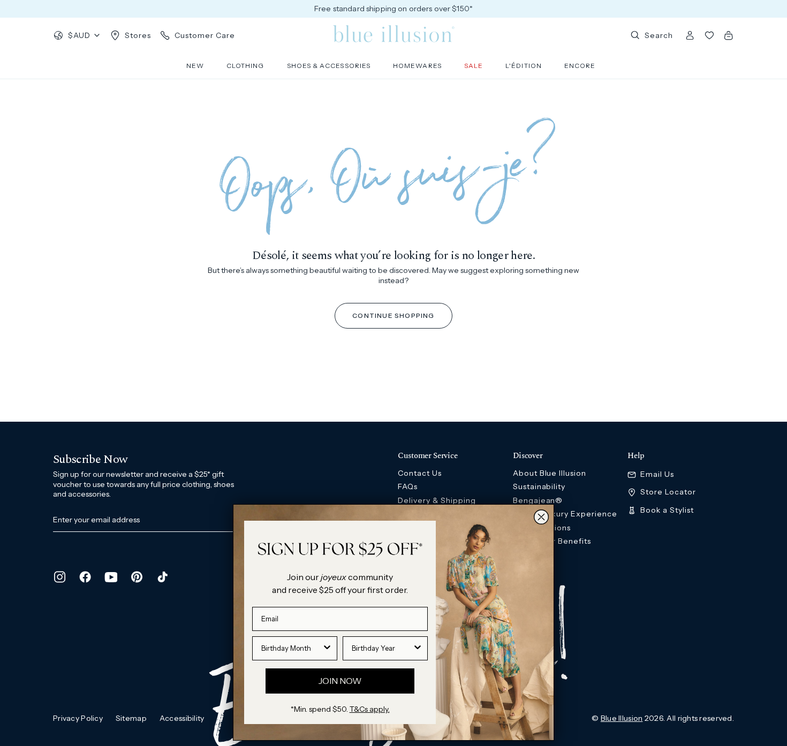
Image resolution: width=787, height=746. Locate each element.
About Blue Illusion (550, 473)
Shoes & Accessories (329, 66)
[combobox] (291, 648)
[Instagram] (59, 577)
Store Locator (668, 492)
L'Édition (523, 66)
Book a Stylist (667, 510)
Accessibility (182, 718)
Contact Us (420, 473)
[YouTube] (111, 577)
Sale (473, 66)
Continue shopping (393, 315)
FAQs (408, 486)
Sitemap (131, 718)
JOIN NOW (340, 680)
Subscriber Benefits (552, 541)
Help (636, 456)
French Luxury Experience (565, 514)
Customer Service (427, 456)
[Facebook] (85, 577)
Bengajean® (538, 500)
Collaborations (542, 527)
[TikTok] (162, 577)
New (195, 66)
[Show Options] (327, 648)
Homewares (417, 66)
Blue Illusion (622, 718)
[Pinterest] (136, 577)
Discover (528, 456)
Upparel (529, 568)
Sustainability (539, 486)
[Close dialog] (541, 516)
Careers (528, 555)
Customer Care (205, 35)
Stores (138, 35)
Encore (579, 66)
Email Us (657, 474)
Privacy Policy (78, 718)
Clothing (245, 66)
